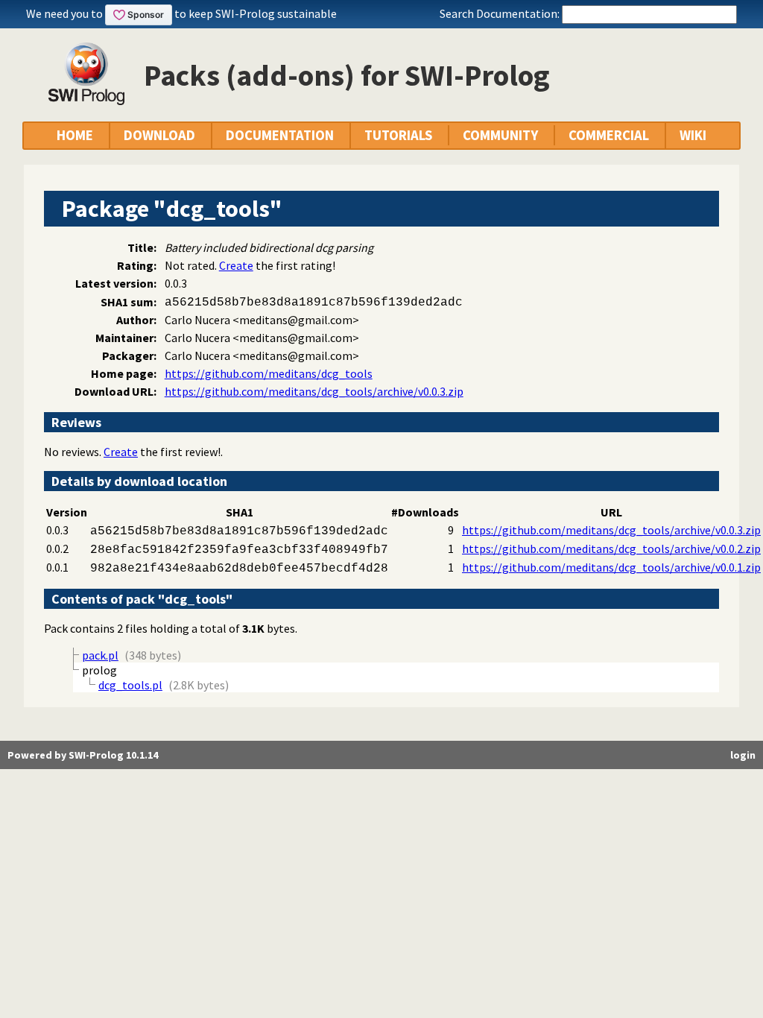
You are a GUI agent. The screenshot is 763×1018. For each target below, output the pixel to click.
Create (236, 265)
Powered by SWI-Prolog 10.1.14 (82, 755)
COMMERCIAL (609, 135)
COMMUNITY (500, 135)
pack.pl (100, 655)
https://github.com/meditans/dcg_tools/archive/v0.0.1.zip (611, 567)
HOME (75, 135)
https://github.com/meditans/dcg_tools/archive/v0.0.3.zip (314, 391)
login (743, 755)
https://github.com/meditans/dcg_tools (269, 373)
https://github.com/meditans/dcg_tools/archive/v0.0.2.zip (611, 548)
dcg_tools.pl (130, 684)
